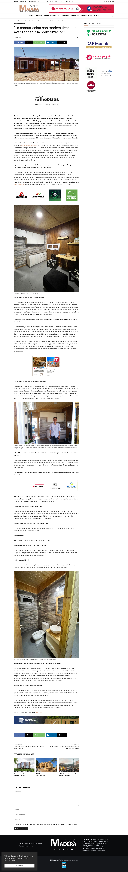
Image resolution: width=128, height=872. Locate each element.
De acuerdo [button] (19, 865)
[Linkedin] (109, 1)
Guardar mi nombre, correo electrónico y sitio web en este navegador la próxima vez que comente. (46, 824)
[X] (111, 1)
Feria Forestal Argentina (29, 145)
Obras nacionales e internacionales (23, 771)
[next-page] (18, 780)
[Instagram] (107, 1)
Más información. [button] (10, 860)
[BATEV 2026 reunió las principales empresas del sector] (69, 765)
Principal (23, 23)
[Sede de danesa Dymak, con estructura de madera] (24, 765)
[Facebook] (104, 1)
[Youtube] (113, 1)
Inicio (15, 21)
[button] (112, 16)
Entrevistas (21, 21)
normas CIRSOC (19, 184)
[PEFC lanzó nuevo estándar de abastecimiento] (46, 765)
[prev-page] (15, 780)
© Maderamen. (54, 860)
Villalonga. (38, 712)
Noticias (39, 771)
